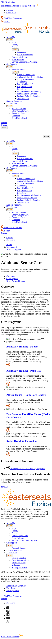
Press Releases (18, 59)
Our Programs (12, 278)
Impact (14, 42)
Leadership (21, 52)
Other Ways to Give (20, 111)
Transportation (23, 98)
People (14, 47)
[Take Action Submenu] (9, 106)
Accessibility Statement (16, 586)
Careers (9, 10)
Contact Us (11, 13)
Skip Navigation (8, 2)
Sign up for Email (19, 567)
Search (7, 21)
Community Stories (20, 57)
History (15, 45)
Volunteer (16, 116)
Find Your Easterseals (12, 18)
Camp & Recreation (25, 79)
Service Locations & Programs (24, 62)
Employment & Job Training (29, 91)
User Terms (11, 588)
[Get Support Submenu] (9, 67)
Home (9, 244)
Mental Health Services (27, 94)
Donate (4, 598)
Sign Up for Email (19, 118)
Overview (10, 276)
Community (22, 82)
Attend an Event (18, 113)
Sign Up (4, 487)
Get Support (11, 64)
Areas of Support (19, 69)
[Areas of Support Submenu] (15, 72)
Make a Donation (19, 108)
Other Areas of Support (16, 281)
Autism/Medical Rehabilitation (30, 77)
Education (21, 89)
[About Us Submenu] (9, 39)
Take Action (11, 103)
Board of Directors (25, 55)
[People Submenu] (15, 49)
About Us (10, 37)
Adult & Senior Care (26, 74)
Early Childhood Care (26, 84)
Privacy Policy (12, 590)
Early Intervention (24, 86)
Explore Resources (14, 101)
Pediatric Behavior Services (28, 96)
